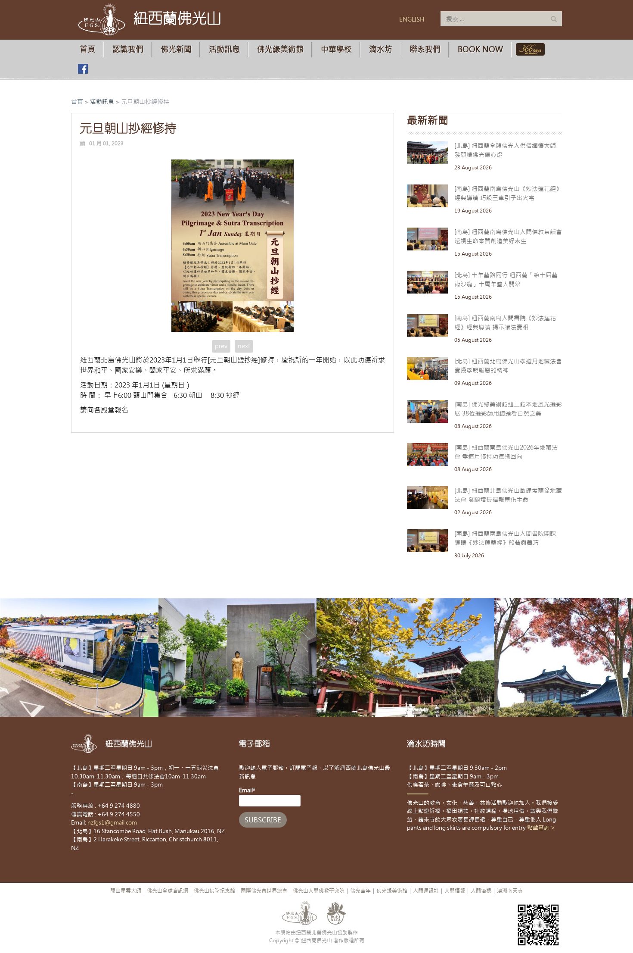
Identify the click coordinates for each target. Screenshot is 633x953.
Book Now (480, 49)
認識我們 (127, 49)
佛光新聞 (176, 49)
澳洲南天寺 (510, 890)
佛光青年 (360, 890)
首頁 (87, 49)
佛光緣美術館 (280, 49)
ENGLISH (412, 19)
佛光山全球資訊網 (167, 890)
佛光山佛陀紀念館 (214, 890)
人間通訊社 (426, 890)
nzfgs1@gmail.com (112, 822)
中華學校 (336, 49)
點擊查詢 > (541, 827)
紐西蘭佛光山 (177, 18)
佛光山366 (528, 49)
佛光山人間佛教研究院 (318, 890)
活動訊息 (224, 49)
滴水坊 (380, 49)
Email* (247, 790)
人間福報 (454, 890)
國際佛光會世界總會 (264, 890)
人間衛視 (481, 890)
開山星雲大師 (125, 890)
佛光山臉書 (82, 68)
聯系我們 (425, 49)
